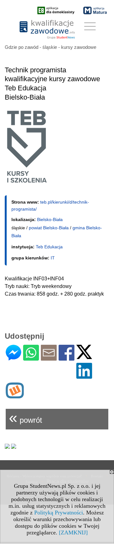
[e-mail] (49, 358)
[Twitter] (84, 356)
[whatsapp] (31, 358)
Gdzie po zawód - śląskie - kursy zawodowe (50, 47)
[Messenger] (13, 358)
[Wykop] (15, 395)
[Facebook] (66, 358)
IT (53, 257)
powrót (25, 417)
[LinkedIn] (84, 376)
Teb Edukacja (49, 246)
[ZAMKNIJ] (73, 532)
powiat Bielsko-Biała (49, 227)
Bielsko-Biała (50, 219)
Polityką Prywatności (58, 512)
